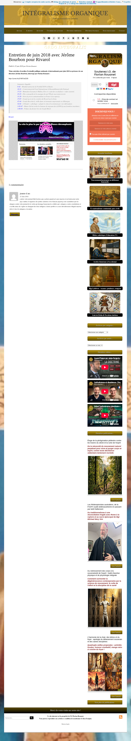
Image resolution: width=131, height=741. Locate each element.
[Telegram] (59, 38)
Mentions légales (65, 724)
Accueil (19, 31)
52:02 (19, 104)
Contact (122, 31)
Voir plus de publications (104, 702)
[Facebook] (54, 38)
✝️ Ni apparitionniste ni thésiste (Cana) (79, 2)
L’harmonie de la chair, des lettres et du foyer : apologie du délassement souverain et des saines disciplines (105, 639)
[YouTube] (49, 38)
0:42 (18, 87)
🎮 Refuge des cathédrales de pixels (36, 2)
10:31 (19, 89)
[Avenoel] (83, 38)
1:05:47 (20, 106)
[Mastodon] (73, 38)
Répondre (14, 214)
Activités (40, 31)
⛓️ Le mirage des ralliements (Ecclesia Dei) (54, 3)
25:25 (19, 94)
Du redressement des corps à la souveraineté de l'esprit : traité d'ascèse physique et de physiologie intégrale (104, 573)
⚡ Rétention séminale (57, 2)
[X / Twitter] (44, 38)
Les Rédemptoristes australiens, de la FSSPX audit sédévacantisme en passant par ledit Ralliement (104, 507)
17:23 (19, 91)
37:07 (19, 99)
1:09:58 (20, 109)
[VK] (68, 38)
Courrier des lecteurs (55, 31)
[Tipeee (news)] (88, 38)
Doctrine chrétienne (74, 31)
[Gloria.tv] (78, 38)
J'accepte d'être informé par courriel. (103, 134)
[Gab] (64, 38)
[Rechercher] (31, 717)
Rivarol (11, 117)
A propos (29, 31)
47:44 (19, 101)
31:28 (19, 96)
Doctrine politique (92, 31)
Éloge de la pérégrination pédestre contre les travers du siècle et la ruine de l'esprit (104, 442)
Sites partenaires (109, 31)
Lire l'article (116, 500)
